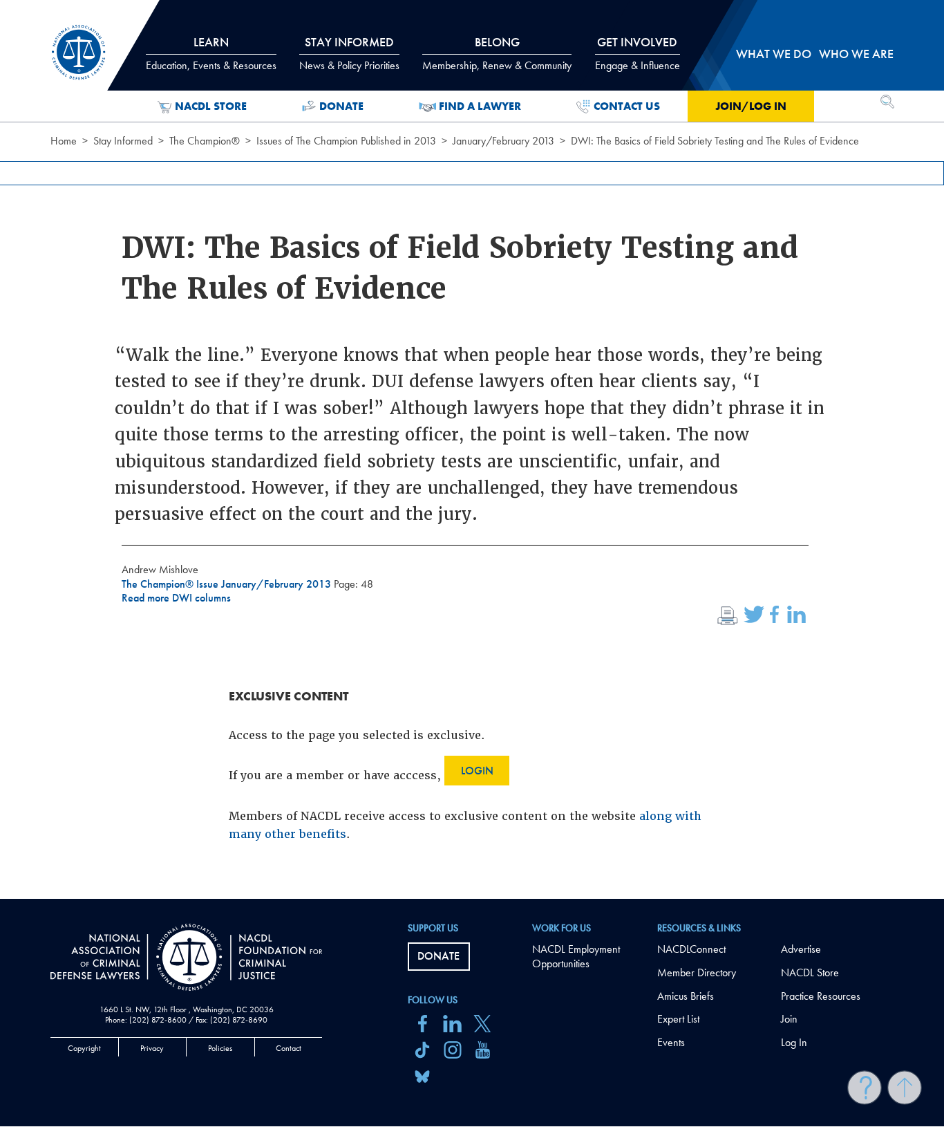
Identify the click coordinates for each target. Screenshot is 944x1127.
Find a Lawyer (480, 106)
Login (477, 770)
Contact (288, 1048)
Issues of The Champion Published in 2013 (346, 140)
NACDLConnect (691, 949)
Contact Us (627, 106)
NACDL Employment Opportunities (576, 956)
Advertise (801, 949)
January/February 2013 (503, 140)
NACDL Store (211, 106)
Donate (341, 106)
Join (789, 1019)
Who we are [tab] (856, 54)
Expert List (678, 1019)
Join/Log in (750, 106)
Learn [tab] (211, 53)
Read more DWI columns (176, 597)
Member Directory (696, 972)
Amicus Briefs (685, 996)
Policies (220, 1048)
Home (63, 140)
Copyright (84, 1048)
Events (671, 1042)
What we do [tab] (773, 54)
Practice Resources (820, 996)
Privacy (152, 1048)
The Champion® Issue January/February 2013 (228, 584)
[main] (472, 449)
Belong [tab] (497, 53)
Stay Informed (123, 140)
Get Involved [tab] (637, 53)
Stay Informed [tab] (349, 53)
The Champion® (204, 140)
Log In (794, 1042)
